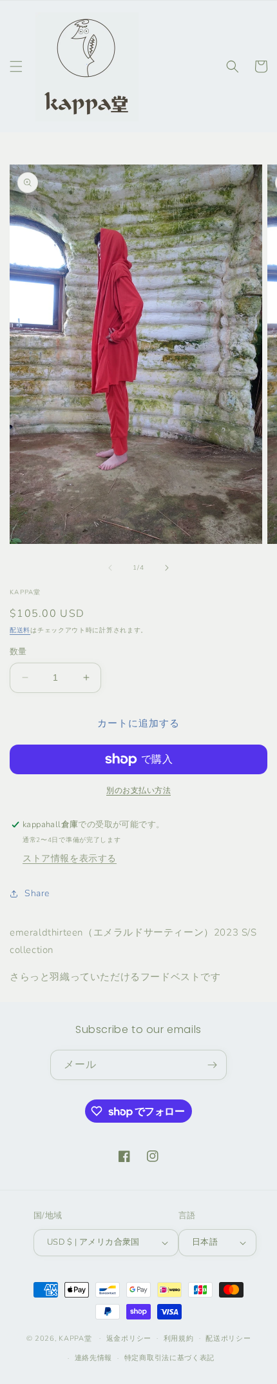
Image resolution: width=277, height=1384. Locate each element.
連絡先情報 (94, 1358)
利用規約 (179, 1338)
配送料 (20, 630)
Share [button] (37, 893)
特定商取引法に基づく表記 (169, 1358)
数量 (18, 651)
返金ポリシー (128, 1338)
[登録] (212, 1065)
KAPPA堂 (75, 1338)
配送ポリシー (228, 1338)
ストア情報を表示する (70, 858)
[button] (16, 66)
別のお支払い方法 (138, 790)
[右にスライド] (167, 568)
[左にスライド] (110, 568)
